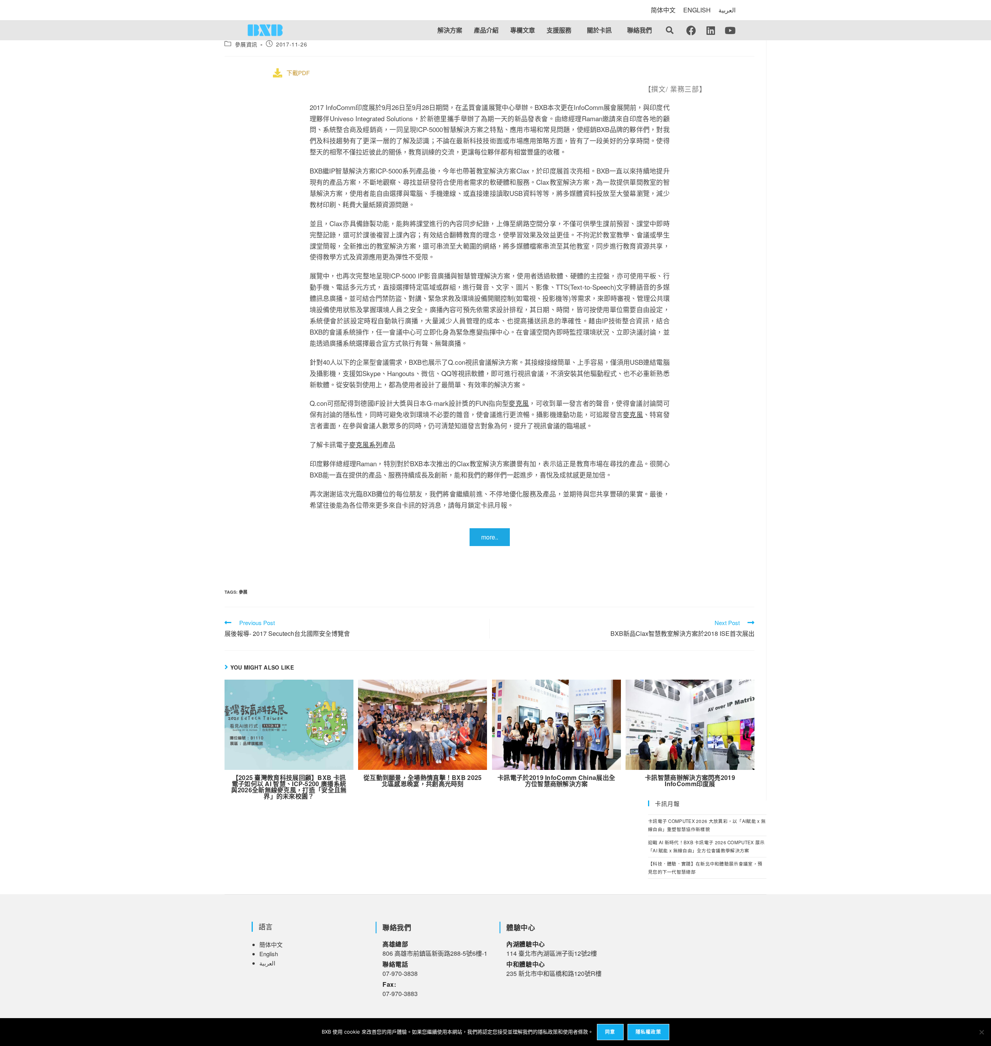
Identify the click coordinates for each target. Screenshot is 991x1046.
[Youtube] (730, 30)
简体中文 (663, 9)
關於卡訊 (599, 30)
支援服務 (559, 30)
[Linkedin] (710, 30)
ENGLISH (697, 9)
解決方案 (449, 30)
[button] (561, 30)
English (268, 954)
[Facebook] (691, 30)
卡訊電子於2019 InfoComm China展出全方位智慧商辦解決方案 (556, 781)
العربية (727, 9)
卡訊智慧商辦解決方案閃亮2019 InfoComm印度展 (690, 781)
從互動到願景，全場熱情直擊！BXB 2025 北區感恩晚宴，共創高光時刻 (422, 781)
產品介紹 (486, 30)
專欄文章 (522, 30)
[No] (981, 1032)
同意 (610, 1032)
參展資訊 (246, 44)
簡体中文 (271, 944)
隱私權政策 (648, 1032)
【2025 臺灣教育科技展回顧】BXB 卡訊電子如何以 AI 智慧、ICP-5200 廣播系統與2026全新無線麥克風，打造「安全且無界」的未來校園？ (288, 787)
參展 (243, 592)
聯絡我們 (639, 30)
